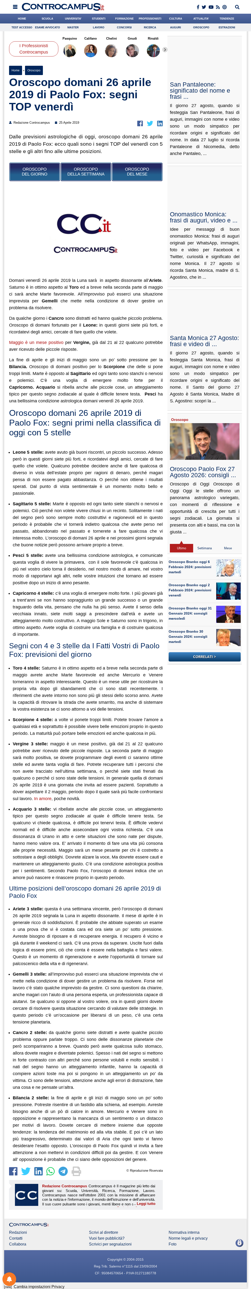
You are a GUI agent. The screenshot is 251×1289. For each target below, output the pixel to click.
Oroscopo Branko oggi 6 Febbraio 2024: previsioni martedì (190, 567)
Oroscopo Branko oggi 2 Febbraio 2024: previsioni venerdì (190, 590)
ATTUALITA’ (201, 18)
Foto (172, 1244)
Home (16, 70)
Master (73, 27)
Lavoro (98, 27)
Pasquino (70, 38)
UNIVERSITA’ (73, 18)
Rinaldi (153, 38)
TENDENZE (227, 18)
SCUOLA (47, 18)
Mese (228, 548)
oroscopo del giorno (34, 171)
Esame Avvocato (47, 27)
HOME (22, 18)
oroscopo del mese (137, 171)
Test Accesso (22, 27)
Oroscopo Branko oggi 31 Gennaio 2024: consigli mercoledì (190, 613)
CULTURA (175, 18)
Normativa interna (184, 1232)
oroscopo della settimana (85, 171)
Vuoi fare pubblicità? (107, 1238)
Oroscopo (201, 27)
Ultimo (181, 548)
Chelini (111, 38)
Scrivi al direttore (103, 1232)
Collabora (17, 1244)
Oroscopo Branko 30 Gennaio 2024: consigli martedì (188, 636)
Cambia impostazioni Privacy (39, 1287)
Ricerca (150, 27)
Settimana (204, 548)
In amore (42, 798)
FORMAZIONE (124, 18)
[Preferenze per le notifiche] (9, 1279)
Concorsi (124, 27)
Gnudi (132, 38)
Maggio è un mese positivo (36, 342)
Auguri (175, 27)
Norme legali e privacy (188, 1238)
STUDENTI (98, 18)
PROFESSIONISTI (150, 18)
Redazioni (18, 1232)
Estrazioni (227, 27)
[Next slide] (165, 49)
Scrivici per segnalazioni (110, 1244)
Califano (90, 38)
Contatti (16, 1238)
